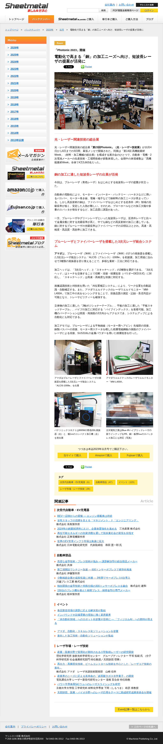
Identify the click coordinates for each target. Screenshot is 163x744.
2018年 (15, 104)
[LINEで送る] (82, 66)
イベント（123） (127, 482)
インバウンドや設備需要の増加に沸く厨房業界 (84, 614)
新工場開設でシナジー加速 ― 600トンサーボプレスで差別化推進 (94, 569)
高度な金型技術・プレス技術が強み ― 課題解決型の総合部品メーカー (97, 561)
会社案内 (110, 4)
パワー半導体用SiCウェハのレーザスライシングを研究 (88, 684)
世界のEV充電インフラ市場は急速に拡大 (80, 541)
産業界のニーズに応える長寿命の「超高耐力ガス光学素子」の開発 (95, 676)
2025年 (15, 54)
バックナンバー (41, 19)
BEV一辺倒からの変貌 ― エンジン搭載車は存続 (84, 516)
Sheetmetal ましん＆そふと (26, 7)
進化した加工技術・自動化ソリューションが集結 (85, 635)
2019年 (15, 97)
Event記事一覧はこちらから (134, 709)
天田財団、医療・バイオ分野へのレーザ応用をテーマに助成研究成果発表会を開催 (104, 692)
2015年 (15, 126)
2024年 (15, 61)
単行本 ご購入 (110, 19)
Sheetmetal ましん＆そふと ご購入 (76, 19)
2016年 (15, 118)
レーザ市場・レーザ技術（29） (76, 489)
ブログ (150, 19)
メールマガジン (25, 155)
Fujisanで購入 (135, 455)
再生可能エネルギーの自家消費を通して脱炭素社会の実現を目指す (95, 533)
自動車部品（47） (105, 482)
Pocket (88, 66)
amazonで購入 (25, 190)
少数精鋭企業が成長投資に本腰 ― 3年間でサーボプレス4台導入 (93, 577)
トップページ (16, 19)
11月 (62, 29)
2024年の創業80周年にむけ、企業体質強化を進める (87, 528)
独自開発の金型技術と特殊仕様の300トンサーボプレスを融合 (92, 586)
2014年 (15, 133)
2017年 (15, 111)
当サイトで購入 (72, 455)
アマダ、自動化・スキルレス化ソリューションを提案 (87, 631)
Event (60, 43)
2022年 (15, 76)
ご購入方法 (132, 19)
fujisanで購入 (25, 207)
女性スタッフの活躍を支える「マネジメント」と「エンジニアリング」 (98, 520)
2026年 (15, 47)
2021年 (15, 83)
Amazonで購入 (103, 455)
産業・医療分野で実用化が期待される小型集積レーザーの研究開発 (95, 652)
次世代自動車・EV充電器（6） (75, 482)
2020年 (15, 90)
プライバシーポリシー (33, 726)
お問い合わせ (126, 4)
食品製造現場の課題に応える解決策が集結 (81, 610)
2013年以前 (17, 140)
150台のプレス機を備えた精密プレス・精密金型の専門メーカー (93, 590)
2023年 (49, 29)
